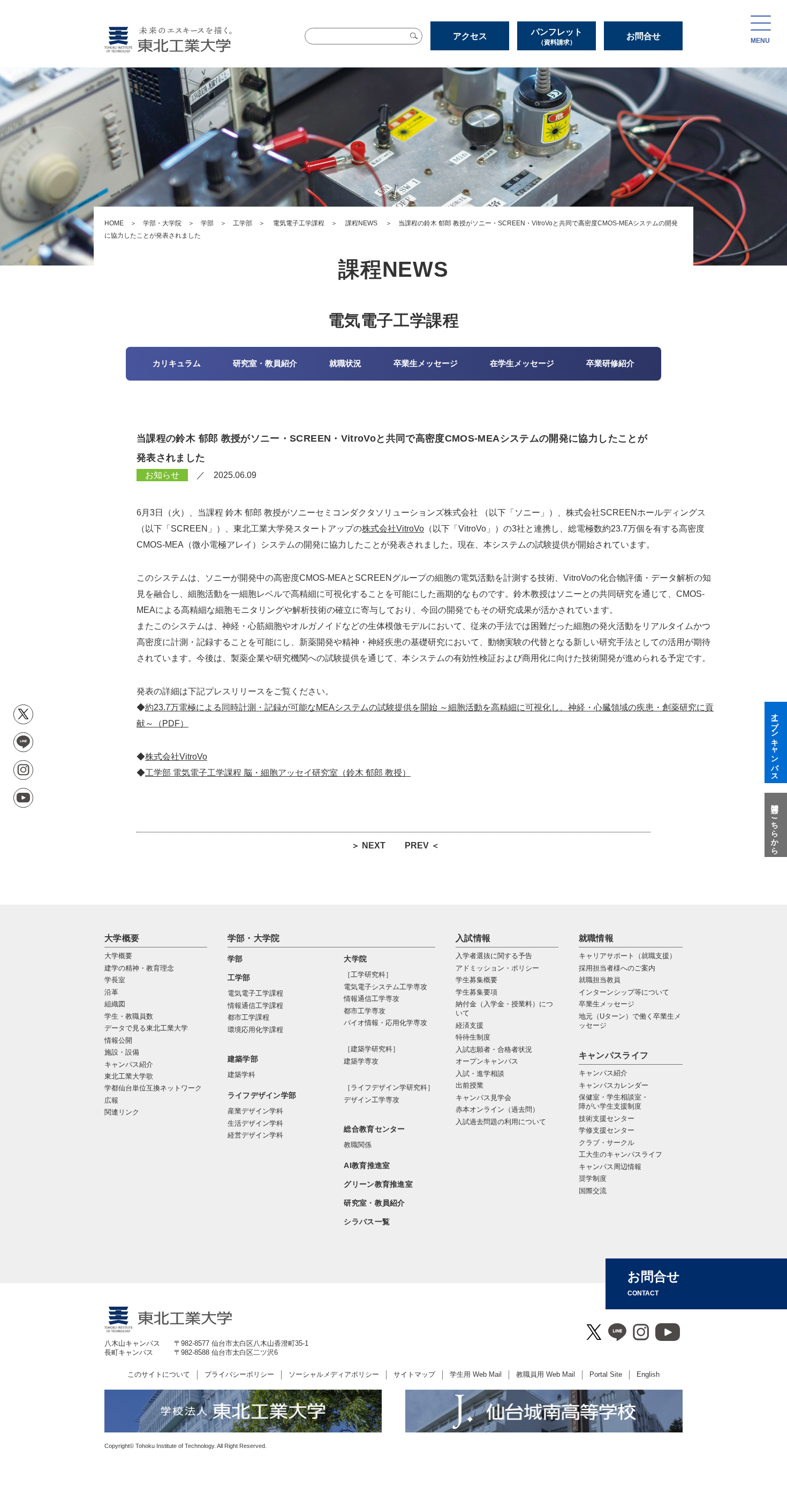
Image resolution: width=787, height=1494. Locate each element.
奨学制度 (593, 1178)
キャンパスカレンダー (613, 1085)
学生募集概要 (476, 980)
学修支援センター (606, 1130)
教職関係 (358, 1145)
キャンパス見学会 (483, 1098)
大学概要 (121, 938)
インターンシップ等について (624, 992)
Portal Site (605, 1374)
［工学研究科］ (368, 974)
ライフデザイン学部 (262, 1095)
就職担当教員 (599, 980)
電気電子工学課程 (298, 223)
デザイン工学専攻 (371, 1100)
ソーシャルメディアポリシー (334, 1374)
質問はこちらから (774, 825)
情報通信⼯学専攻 (371, 999)
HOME (114, 223)
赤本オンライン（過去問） (497, 1109)
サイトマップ (414, 1374)
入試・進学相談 (480, 1074)
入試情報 (473, 938)
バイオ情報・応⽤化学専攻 (385, 1023)
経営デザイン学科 (255, 1135)
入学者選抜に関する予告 (494, 956)
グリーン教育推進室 (378, 1184)
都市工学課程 (248, 1017)
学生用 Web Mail (476, 1374)
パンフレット (556, 36)
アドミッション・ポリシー (497, 968)
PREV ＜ (422, 845)
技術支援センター (606, 1118)
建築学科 (241, 1075)
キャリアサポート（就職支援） (627, 956)
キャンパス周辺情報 (610, 1167)
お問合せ (643, 36)
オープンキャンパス (487, 1061)
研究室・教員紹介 (374, 1203)
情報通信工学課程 (255, 1006)
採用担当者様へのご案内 (617, 968)
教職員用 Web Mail (545, 1374)
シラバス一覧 (367, 1221)
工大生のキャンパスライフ (620, 1154)
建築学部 (243, 1059)
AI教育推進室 (367, 1165)
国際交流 (593, 1191)
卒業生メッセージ (606, 1004)
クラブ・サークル (606, 1143)
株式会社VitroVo (393, 528)
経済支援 (469, 1025)
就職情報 (596, 938)
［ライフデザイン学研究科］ (389, 1087)
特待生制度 (473, 1037)
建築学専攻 (361, 1061)
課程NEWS (361, 223)
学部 (207, 223)
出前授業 (469, 1085)
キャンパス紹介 (603, 1073)
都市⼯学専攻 (364, 1011)
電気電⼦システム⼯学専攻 (385, 987)
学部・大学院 (162, 223)
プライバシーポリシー (239, 1374)
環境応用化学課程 (255, 1030)
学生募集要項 (476, 992)
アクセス (470, 36)
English (648, 1374)
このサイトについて (158, 1374)
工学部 (242, 223)
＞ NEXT (368, 845)
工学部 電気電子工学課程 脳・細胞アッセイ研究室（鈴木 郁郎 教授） (278, 772)
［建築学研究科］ (371, 1049)
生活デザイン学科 (255, 1123)
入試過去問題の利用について (501, 1122)
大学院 (355, 958)
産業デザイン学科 (255, 1111)
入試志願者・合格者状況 (494, 1049)
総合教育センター (374, 1129)
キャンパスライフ (614, 1055)
